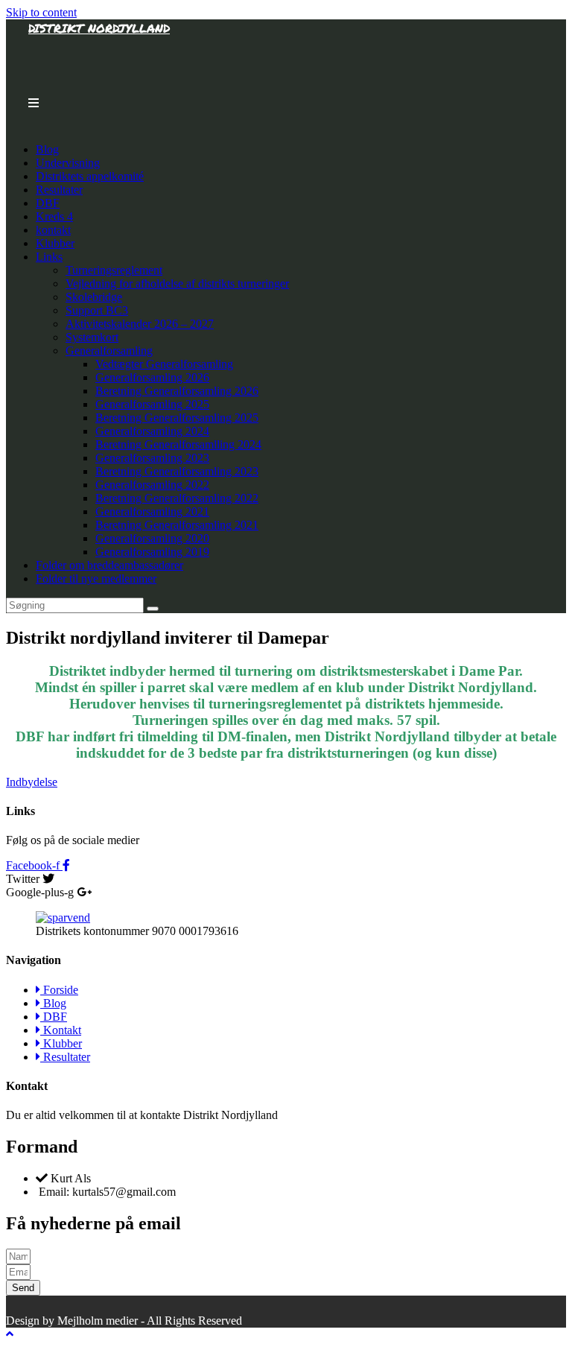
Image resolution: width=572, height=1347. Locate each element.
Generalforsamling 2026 (152, 377)
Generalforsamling (109, 350)
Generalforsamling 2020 (152, 538)
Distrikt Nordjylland (99, 28)
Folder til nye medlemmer (96, 578)
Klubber (55, 243)
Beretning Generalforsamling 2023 (176, 471)
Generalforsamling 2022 (152, 484)
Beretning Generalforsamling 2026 (176, 390)
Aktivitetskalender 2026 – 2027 (140, 323)
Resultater (59, 189)
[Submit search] (153, 608)
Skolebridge (94, 297)
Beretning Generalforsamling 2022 (176, 498)
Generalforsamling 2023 (152, 457)
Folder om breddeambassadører (109, 565)
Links (49, 256)
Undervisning (68, 162)
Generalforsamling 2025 (152, 404)
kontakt (53, 230)
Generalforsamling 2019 (152, 551)
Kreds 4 (54, 216)
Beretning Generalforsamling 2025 (176, 417)
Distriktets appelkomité (90, 176)
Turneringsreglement (114, 270)
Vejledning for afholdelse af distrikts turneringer (177, 283)
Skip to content (41, 12)
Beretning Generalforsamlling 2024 (178, 444)
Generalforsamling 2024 (152, 431)
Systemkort (92, 337)
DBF (48, 203)
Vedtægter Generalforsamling (164, 364)
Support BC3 (97, 310)
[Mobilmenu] (33, 103)
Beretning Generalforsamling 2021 (176, 525)
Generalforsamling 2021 (152, 511)
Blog (47, 149)
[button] (31, 782)
